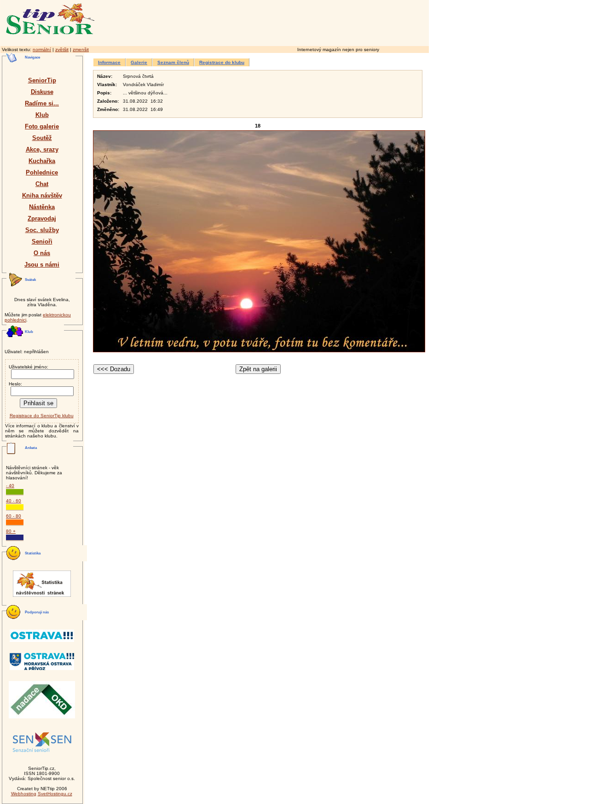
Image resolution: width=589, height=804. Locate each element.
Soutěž (42, 137)
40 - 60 (13, 500)
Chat (41, 184)
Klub (42, 114)
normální (42, 49)
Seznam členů (173, 62)
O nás (42, 253)
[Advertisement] (301, 21)
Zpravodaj (42, 218)
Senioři (42, 241)
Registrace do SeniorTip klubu (42, 415)
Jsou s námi (41, 264)
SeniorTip (42, 80)
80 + (11, 531)
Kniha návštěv (42, 195)
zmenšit (81, 49)
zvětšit (62, 49)
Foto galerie (42, 126)
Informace (109, 62)
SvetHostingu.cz (55, 793)
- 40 (10, 485)
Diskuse (42, 91)
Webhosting (23, 793)
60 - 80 (13, 516)
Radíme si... (42, 103)
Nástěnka (42, 207)
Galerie (139, 62)
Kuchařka (42, 160)
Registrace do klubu (221, 62)
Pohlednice (42, 172)
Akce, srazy (42, 149)
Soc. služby (42, 230)
